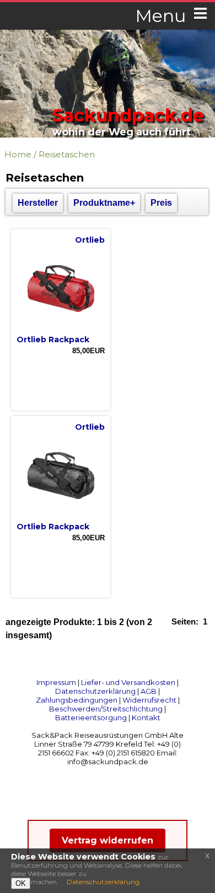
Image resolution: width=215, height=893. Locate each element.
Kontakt (146, 717)
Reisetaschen (67, 154)
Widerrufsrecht (149, 699)
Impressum (56, 682)
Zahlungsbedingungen (76, 699)
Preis (161, 202)
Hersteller (38, 202)
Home (17, 154)
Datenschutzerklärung (95, 691)
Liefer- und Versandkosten (128, 682)
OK (20, 883)
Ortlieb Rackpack (53, 339)
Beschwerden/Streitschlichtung (106, 708)
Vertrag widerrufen (107, 840)
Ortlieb (90, 240)
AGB (149, 691)
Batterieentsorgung (91, 717)
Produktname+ (104, 202)
